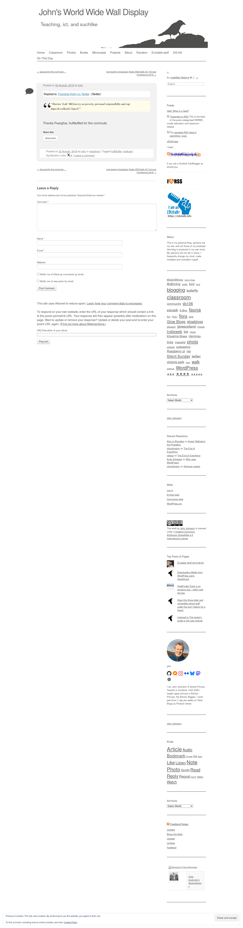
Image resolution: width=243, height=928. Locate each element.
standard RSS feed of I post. (183, 134)
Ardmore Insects (192, 466)
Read (195, 769)
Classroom (56, 52)
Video (200, 777)
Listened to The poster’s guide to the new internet (190, 619)
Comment (43, 201)
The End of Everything (189, 455)
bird (191, 284)
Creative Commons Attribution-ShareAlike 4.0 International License (181, 535)
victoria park (175, 361)
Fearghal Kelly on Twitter (73, 94)
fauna (195, 309)
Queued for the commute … (51, 71)
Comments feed (175, 499)
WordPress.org (174, 503)
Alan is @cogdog (175, 441)
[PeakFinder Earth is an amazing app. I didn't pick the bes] (186, 583)
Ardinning (173, 283)
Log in (170, 490)
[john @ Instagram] (180, 673)
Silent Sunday (178, 356)
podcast (127, 151)
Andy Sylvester (174, 459)
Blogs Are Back (175, 834)
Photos (71, 52)
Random (141, 52)
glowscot (171, 326)
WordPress (187, 367)
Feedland (171, 847)
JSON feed (172, 141)
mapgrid (180, 342)
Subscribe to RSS (179, 116)
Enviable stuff (160, 52)
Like (171, 762)
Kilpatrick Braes (177, 336)
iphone (193, 332)
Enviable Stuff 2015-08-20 (190, 562)
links (170, 342)
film (169, 316)
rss (189, 351)
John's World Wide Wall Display (93, 11)
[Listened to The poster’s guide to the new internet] (186, 614)
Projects (115, 52)
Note (192, 762)
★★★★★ (197, 374)
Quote (185, 770)
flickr (174, 316)
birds (198, 284)
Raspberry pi (176, 351)
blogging (176, 289)
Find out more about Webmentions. (83, 324)
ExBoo (183, 310)
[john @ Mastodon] (198, 673)
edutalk (172, 309)
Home (41, 52)
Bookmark (176, 755)
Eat (195, 756)
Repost (184, 776)
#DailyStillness (175, 279)
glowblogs (195, 321)
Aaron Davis (190, 280)
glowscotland (186, 326)
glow (191, 316)
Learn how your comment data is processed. (114, 303)
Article (174, 749)
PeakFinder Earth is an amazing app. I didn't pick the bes (190, 589)
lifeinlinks (195, 336)
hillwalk (201, 326)
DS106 (177, 52)
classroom (179, 297)
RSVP (193, 777)
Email (40, 250)
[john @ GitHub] (169, 673)
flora (183, 316)
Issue (200, 756)
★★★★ (182, 373)
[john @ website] (169, 679)
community (174, 303)
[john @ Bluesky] (192, 673)
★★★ (170, 374)
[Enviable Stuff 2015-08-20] (186, 560)
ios (186, 331)
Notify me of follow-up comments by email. (62, 274)
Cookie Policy (70, 922)
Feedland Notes (179, 824)
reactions (94, 151)
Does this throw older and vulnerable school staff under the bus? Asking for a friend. (191, 605)
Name (41, 238)
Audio (187, 749)
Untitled (171, 829)
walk (196, 361)
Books (84, 52)
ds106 (188, 303)
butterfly (192, 290)
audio (184, 284)
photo (192, 341)
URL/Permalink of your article (52, 330)
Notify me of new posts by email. (57, 281)
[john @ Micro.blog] (175, 673)
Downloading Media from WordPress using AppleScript (190, 576)
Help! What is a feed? (178, 111)
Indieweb (174, 331)
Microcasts (99, 52)
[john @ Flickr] (186, 673)
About (128, 52)
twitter (196, 356)
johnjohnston (173, 448)
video (188, 362)
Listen (181, 762)
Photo (173, 769)
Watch (172, 781)
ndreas (170, 455)
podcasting (183, 347)
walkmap (170, 368)
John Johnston (174, 418)
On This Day (45, 58)
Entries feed (173, 494)
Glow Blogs (176, 321)
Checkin (189, 756)
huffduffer (116, 151)
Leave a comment (84, 155)
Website (41, 262)
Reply (172, 776)
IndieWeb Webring (179, 77)
